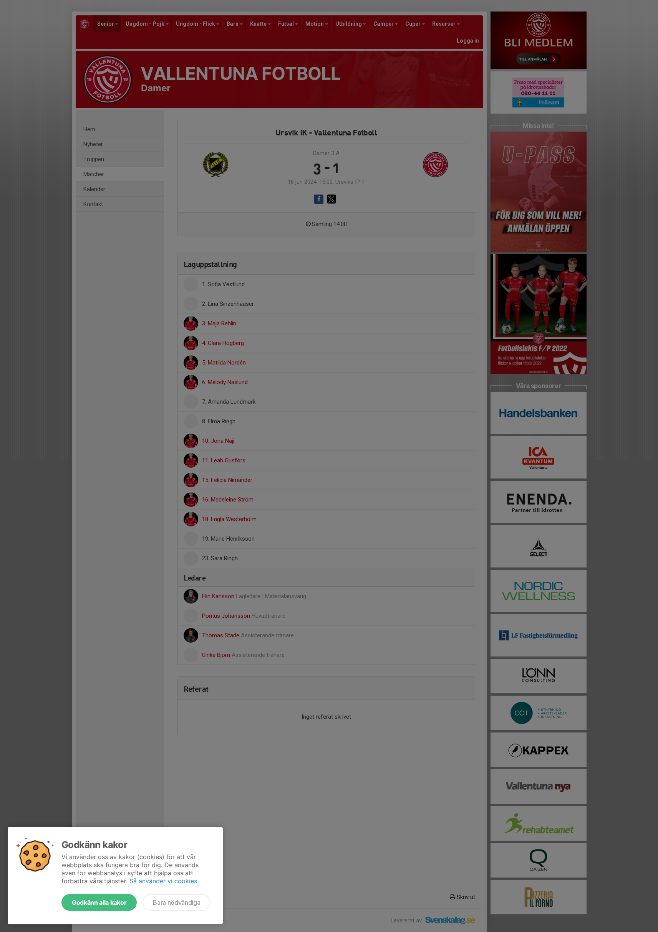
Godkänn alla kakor (99, 902)
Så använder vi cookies (163, 881)
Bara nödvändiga (176, 902)
